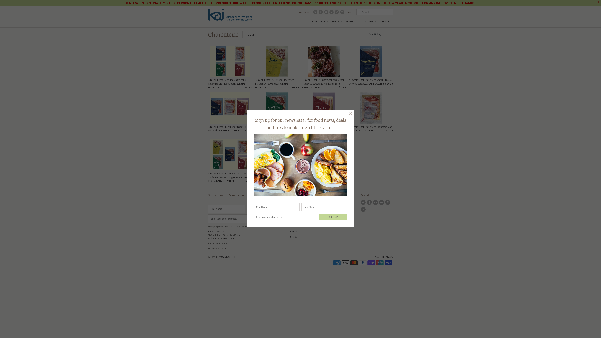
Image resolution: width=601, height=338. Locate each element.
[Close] (350, 113)
